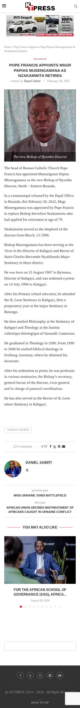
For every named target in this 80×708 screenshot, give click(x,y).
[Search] (76, 6)
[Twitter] (30, 675)
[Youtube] (59, 675)
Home (7, 47)
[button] (8, 571)
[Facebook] (20, 675)
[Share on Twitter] (54, 447)
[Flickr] (50, 675)
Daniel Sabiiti (32, 81)
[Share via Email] (63, 446)
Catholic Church (18, 429)
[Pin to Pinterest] (59, 446)
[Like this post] (45, 446)
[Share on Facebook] (50, 446)
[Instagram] (40, 675)
